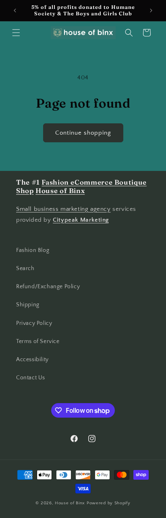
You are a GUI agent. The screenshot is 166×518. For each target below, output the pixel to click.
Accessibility (32, 359)
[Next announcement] (151, 10)
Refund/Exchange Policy (48, 286)
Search (25, 268)
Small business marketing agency (63, 209)
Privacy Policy (34, 323)
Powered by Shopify (109, 503)
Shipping (27, 305)
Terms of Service (38, 341)
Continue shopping (83, 132)
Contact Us (30, 377)
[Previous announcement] (15, 10)
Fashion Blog (32, 250)
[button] (16, 33)
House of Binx (71, 503)
